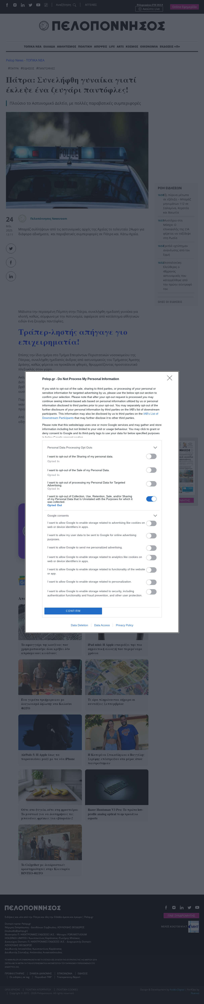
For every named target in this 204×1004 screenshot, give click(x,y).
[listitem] (102, 447)
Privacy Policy (124, 625)
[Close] (171, 379)
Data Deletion (79, 625)
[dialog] (102, 502)
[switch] (151, 456)
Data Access (102, 625)
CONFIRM (73, 610)
